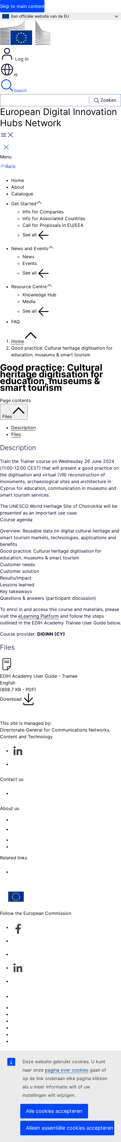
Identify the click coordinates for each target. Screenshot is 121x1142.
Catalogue (22, 194)
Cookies (20, 1021)
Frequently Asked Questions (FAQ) (47, 840)
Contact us (23, 996)
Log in (21, 59)
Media (29, 301)
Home (17, 180)
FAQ (15, 321)
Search (20, 90)
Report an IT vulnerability (38, 1007)
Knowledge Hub (39, 294)
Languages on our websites (40, 1014)
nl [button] (15, 74)
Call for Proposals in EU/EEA (53, 225)
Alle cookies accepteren (54, 1111)
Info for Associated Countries (54, 218)
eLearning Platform (38, 616)
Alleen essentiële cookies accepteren (69, 1128)
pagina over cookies (66, 1070)
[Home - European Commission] (25, 33)
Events (30, 263)
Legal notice (24, 1034)
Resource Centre (29, 286)
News (28, 256)
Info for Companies (43, 211)
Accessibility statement (36, 819)
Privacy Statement (30, 846)
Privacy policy (26, 1027)
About (17, 187)
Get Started (23, 203)
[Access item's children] (42, 202)
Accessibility (24, 1041)
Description (23, 427)
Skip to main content (22, 6)
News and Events (29, 248)
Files (16, 434)
